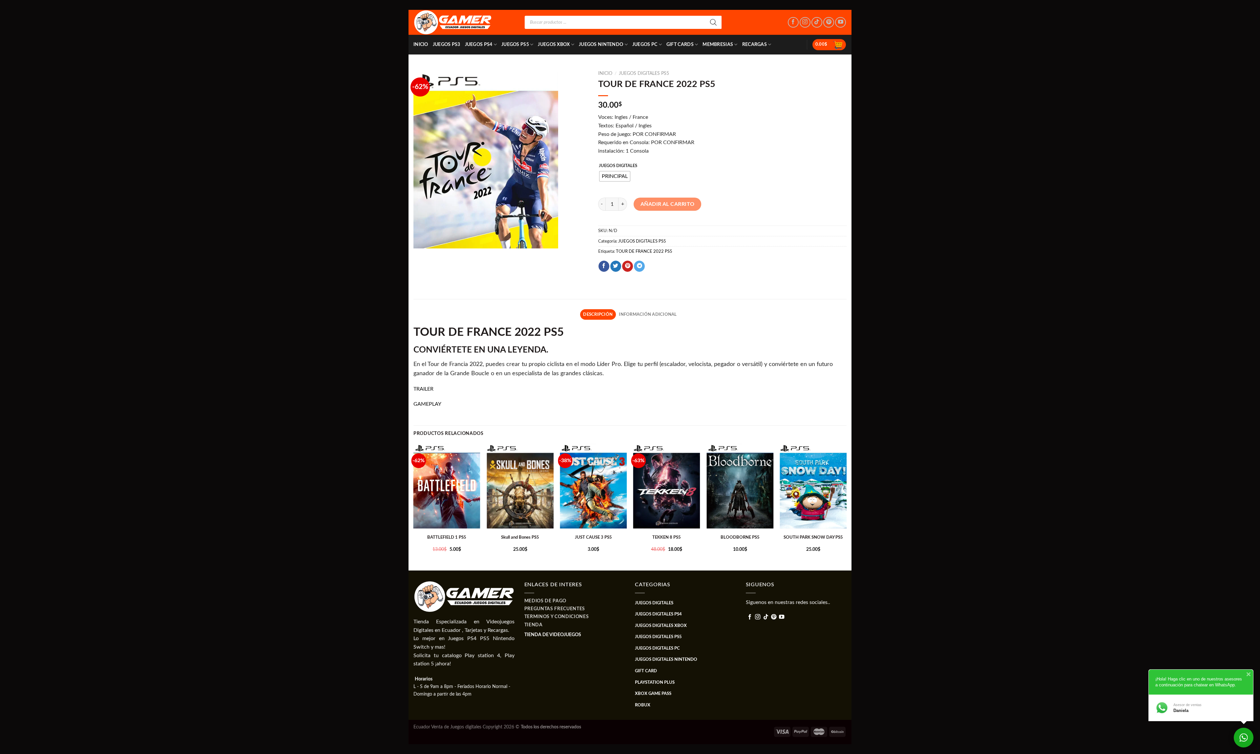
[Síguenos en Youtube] (840, 22)
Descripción (598, 314)
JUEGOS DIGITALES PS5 (644, 73)
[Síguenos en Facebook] (793, 22)
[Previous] (414, 506)
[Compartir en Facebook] (603, 266)
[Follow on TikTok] (816, 22)
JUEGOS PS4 (479, 44)
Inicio (420, 44)
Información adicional (648, 314)
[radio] (614, 176)
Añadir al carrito (667, 204)
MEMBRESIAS (718, 44)
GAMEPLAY (427, 404)
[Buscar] (713, 22)
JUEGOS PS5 (515, 44)
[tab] (598, 314)
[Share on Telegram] (639, 266)
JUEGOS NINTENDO (601, 44)
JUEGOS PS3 (446, 44)
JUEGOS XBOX (554, 44)
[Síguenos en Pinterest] (828, 22)
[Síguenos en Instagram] (805, 22)
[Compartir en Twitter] (615, 266)
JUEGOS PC (645, 44)
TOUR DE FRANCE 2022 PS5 (644, 251)
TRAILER (423, 389)
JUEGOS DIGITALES (618, 166)
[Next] (846, 506)
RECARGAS (754, 44)
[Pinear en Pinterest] (627, 266)
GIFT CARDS (680, 44)
